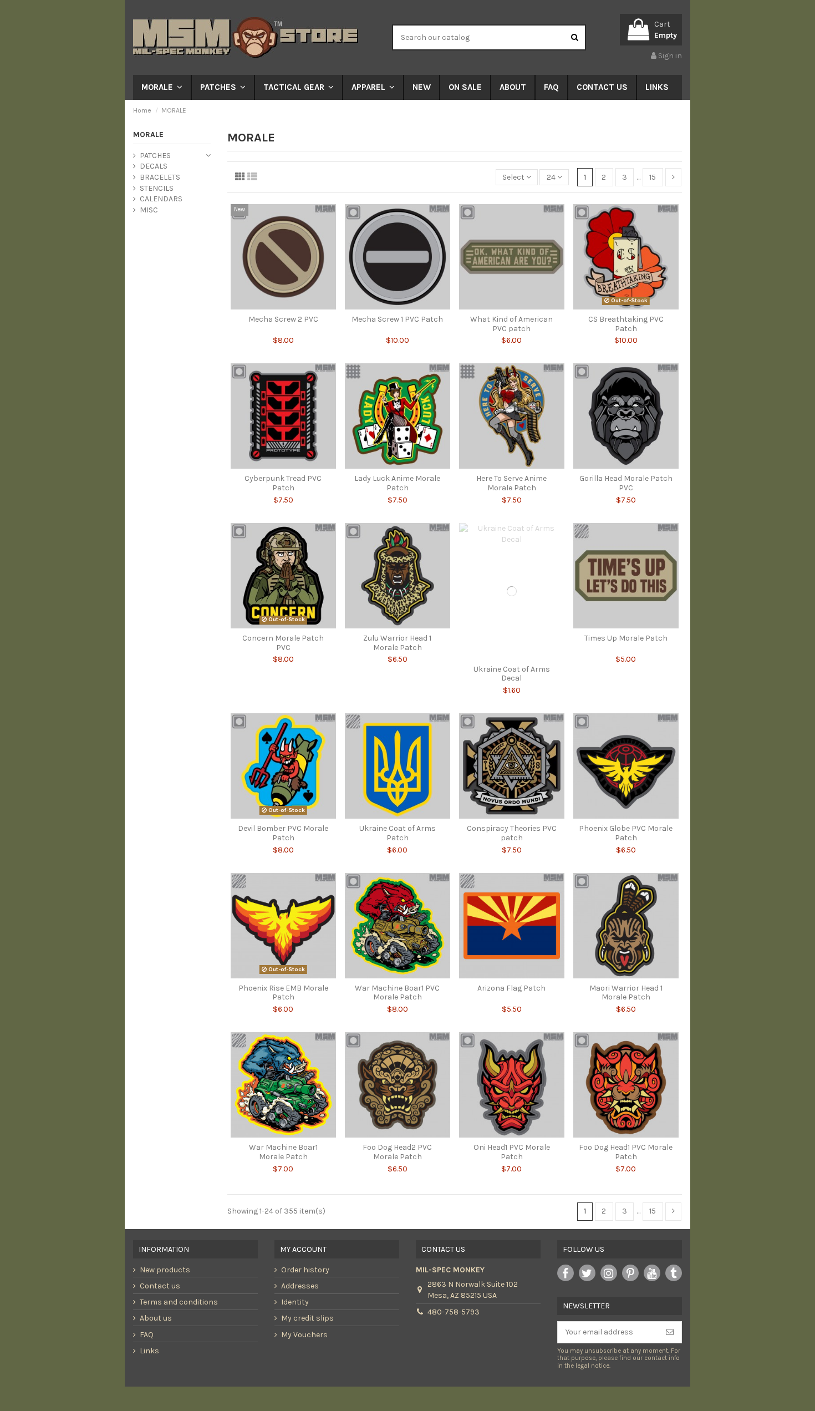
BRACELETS (160, 177)
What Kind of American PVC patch (511, 323)
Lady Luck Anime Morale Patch (397, 483)
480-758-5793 (453, 1312)
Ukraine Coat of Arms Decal (511, 673)
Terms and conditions (179, 1302)
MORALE (148, 134)
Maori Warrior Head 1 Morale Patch (626, 992)
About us (156, 1318)
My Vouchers (304, 1334)
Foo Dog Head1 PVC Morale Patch (626, 1152)
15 (652, 177)
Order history (305, 1270)
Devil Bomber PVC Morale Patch (283, 833)
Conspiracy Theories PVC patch (512, 833)
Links (149, 1351)
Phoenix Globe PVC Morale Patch (626, 833)
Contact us (160, 1286)
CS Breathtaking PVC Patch (626, 323)
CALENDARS (161, 199)
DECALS (153, 166)
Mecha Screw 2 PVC (283, 319)
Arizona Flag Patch (511, 988)
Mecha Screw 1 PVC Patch (397, 319)
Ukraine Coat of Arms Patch (397, 833)
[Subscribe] (669, 1332)
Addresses (300, 1286)
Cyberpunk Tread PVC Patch (283, 483)
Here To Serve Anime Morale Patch (511, 483)
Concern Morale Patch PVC (283, 642)
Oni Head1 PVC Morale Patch (511, 1152)
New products (165, 1270)
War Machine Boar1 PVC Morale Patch (397, 992)
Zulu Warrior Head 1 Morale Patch (397, 642)
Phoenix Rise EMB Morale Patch (283, 992)
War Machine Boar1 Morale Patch (283, 1152)
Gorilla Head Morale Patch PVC (626, 483)
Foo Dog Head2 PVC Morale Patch (397, 1152)
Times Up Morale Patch (626, 638)
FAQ (147, 1334)
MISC (149, 210)
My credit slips (307, 1318)
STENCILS (157, 188)
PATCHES (155, 155)
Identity (295, 1302)
